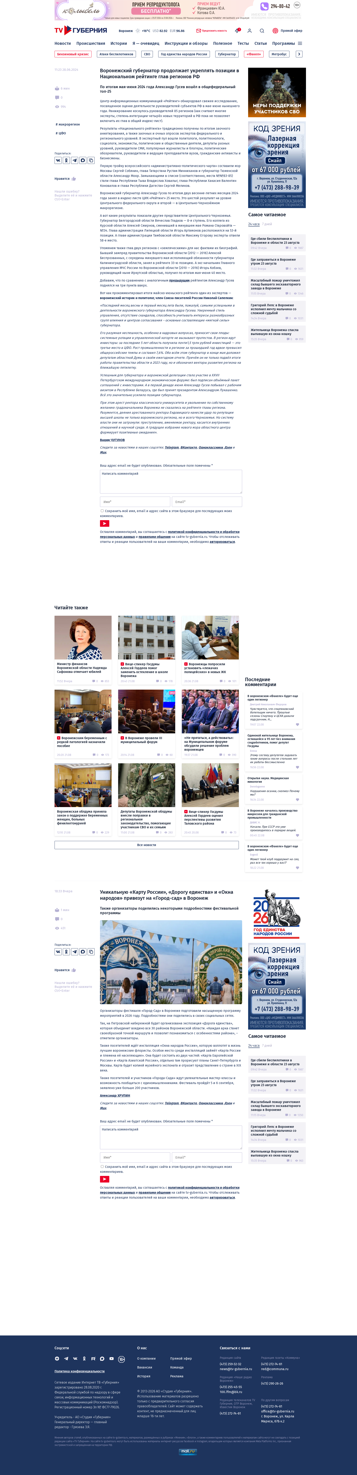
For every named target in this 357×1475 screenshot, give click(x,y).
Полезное (222, 43)
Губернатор (227, 54)
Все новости (146, 845)
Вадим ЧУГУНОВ (112, 440)
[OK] (84, 1359)
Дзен (228, 447)
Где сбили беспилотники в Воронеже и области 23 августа (275, 241)
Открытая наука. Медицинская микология (268, 780)
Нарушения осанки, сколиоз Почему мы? (274, 792)
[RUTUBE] (93, 1359)
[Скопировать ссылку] (91, 160)
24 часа (254, 224)
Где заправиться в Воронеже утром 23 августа (273, 261)
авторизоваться (222, 542)
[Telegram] (66, 1359)
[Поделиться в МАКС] (82, 160)
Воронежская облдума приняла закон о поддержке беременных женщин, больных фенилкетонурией (82, 817)
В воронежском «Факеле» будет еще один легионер (273, 697)
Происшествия (90, 43)
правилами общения (155, 537)
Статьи (261, 43)
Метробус (279, 54)
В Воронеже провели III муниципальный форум (141, 740)
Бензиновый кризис (73, 54)
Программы (283, 43)
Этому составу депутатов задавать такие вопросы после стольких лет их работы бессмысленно (273, 758)
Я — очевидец (146, 43)
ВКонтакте (188, 447)
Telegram (172, 447)
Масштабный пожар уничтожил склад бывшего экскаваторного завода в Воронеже (276, 284)
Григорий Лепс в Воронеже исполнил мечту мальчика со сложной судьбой (273, 309)
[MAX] (102, 1359)
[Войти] (249, 30)
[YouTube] (111, 1359)
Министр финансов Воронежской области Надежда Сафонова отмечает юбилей (82, 668)
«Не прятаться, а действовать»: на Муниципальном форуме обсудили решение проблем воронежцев (208, 744)
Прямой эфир (291, 31)
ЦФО (62, 133)
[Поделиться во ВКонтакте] (58, 160)
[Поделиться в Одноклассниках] (66, 160)
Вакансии (144, 1367)
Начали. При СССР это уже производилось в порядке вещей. (273, 828)
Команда (177, 1367)
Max (103, 452)
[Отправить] (104, 523)
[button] (299, 54)
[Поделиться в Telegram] (74, 160)
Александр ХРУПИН (115, 1095)
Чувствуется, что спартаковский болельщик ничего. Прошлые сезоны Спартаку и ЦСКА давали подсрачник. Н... (272, 714)
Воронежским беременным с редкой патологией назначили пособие (82, 742)
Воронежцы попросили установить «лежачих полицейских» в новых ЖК (205, 668)
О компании (146, 1358)
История (143, 1376)
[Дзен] (57, 1359)
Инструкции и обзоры (186, 43)
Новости (63, 43)
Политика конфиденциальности (80, 1371)
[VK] (75, 1359)
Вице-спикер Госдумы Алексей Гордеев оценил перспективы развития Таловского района (203, 817)
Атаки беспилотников (116, 54)
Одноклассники (211, 447)
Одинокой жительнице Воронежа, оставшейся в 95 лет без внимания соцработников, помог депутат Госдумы (271, 741)
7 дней (267, 224)
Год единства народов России (184, 54)
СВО (147, 54)
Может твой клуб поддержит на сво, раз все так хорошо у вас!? (274, 860)
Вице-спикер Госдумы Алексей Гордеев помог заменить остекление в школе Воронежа (144, 670)
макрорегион (69, 124)
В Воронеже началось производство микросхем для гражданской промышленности (273, 814)
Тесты (243, 43)
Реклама (176, 1376)
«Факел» (254, 54)
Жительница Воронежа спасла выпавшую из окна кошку (275, 332)
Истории (119, 43)
